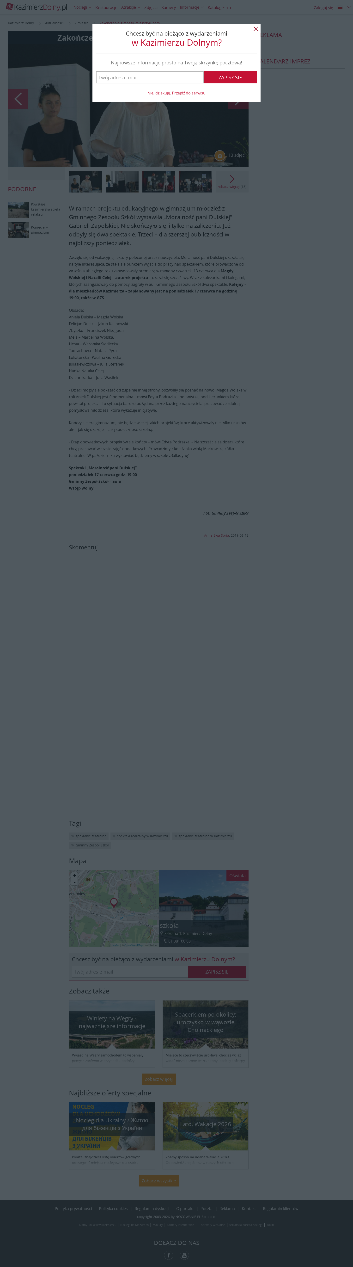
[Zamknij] (256, 29)
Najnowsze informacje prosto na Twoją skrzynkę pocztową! (176, 63)
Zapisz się (230, 77)
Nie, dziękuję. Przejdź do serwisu (176, 93)
